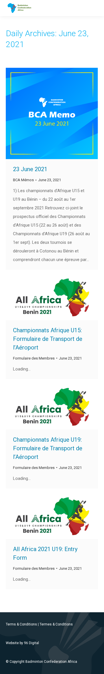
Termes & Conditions (56, 624)
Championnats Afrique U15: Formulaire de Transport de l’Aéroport (47, 339)
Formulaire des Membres (34, 358)
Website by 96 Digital (22, 643)
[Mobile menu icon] (94, 8)
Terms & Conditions (21, 624)
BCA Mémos (23, 180)
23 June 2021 (30, 169)
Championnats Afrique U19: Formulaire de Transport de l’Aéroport (47, 448)
